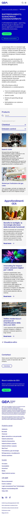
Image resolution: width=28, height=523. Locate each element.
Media (3, 471)
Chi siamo (4, 463)
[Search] (23, 3)
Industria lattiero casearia (9, 443)
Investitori (5, 468)
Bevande (4, 431)
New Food (4, 448)
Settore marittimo (7, 455)
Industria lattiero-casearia (9, 446)
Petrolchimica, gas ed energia (10, 450)
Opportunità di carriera (8, 473)
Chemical (4, 434)
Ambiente (4, 429)
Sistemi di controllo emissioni (10, 9)
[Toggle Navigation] (25, 3)
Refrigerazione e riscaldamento (11, 453)
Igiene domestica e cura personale (11, 436)
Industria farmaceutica (8, 441)
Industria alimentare (7, 438)
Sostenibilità (5, 466)
